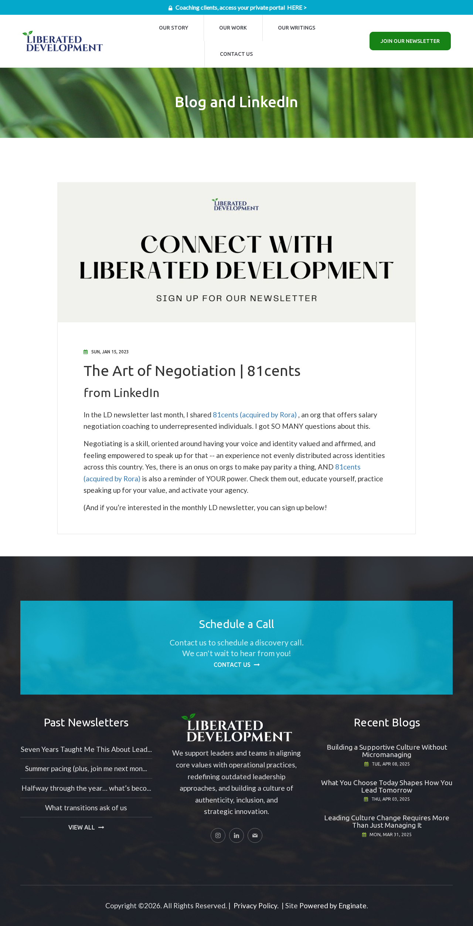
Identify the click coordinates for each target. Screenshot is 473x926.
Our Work (233, 28)
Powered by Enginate (333, 905)
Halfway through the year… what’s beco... (86, 788)
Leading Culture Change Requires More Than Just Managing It (386, 821)
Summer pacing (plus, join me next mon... (86, 768)
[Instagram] (218, 835)
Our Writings (296, 28)
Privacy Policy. (256, 905)
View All (81, 827)
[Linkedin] (236, 835)
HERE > (297, 7)
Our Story (173, 28)
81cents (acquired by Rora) (255, 414)
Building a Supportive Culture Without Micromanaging (387, 751)
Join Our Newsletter (410, 41)
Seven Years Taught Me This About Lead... (86, 749)
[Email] (255, 835)
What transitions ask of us (86, 807)
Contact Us (236, 54)
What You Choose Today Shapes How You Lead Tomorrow (387, 786)
